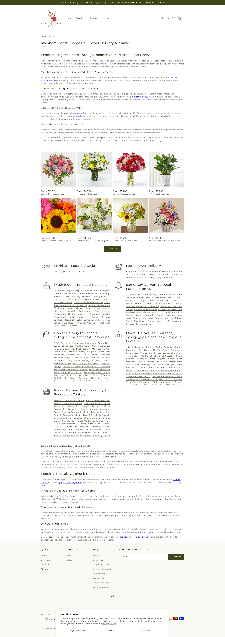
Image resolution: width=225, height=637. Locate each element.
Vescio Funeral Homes (159, 318)
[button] (81, 18)
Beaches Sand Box (100, 412)
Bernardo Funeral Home (170, 294)
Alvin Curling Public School (85, 363)
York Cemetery (170, 321)
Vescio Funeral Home (136, 318)
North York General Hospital (88, 302)
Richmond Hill (145, 274)
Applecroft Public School (97, 372)
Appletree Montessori (65, 375)
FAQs (95, 555)
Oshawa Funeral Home (145, 309)
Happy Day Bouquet (87, 194)
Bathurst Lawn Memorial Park (141, 294)
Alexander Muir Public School (94, 357)
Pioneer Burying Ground (170, 309)
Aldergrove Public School (97, 351)
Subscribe (176, 556)
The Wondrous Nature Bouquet (164, 241)
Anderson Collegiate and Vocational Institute (86, 366)
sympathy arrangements (70, 482)
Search (70, 555)
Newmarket (164, 271)
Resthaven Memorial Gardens (140, 312)
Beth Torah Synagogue (138, 382)
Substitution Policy (101, 582)
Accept (111, 630)
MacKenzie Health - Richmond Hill (81, 299)
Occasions (45, 560)
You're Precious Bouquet (125, 194)
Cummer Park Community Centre (92, 429)
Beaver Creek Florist (55, 628)
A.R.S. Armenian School (66, 343)
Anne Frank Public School (68, 372)
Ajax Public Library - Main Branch (88, 349)
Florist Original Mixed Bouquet (56, 241)
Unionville (140, 277)
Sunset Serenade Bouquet (53, 194)
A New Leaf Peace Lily (160, 194)
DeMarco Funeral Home (138, 297)
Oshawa (130, 274)
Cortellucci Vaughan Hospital (68, 290)
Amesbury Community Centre (71, 406)
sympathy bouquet (141, 97)
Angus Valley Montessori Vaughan (71, 369)
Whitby (169, 277)
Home (43, 36)
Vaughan (160, 277)
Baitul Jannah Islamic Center (167, 373)
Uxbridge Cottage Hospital (90, 323)
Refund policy (99, 578)
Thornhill (130, 277)
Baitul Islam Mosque (142, 373)
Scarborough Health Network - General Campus (82, 317)
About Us (45, 569)
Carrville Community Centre (76, 421)
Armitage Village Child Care (94, 378)
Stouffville (177, 274)
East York (143, 271)
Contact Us (98, 560)
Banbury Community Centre (76, 412)
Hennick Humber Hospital (97, 290)
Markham (153, 271)
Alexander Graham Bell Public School (75, 354)
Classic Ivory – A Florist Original (92, 241)
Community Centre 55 (90, 426)
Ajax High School (83, 346)
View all (112, 248)
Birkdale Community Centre (68, 415)
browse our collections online (134, 537)
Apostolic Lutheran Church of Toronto (146, 367)
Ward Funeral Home (152, 321)
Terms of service (100, 587)
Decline (146, 630)
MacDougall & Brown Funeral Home (153, 300)
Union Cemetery (173, 315)
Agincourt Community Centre (69, 400)
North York (176, 271)
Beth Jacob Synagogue (170, 379)
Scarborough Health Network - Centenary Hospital (82, 314)
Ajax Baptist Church (167, 353)
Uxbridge (150, 277)
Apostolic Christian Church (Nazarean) (162, 364)
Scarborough (163, 274)
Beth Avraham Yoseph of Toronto (142, 379)
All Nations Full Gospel (160, 356)
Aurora (134, 271)
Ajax (128, 271)
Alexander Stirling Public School (71, 360)
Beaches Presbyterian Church (167, 376)
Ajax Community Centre (97, 403)
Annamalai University (99, 369)
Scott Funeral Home (167, 312)
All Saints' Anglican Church (159, 359)
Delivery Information (102, 569)
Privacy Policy (109, 623)
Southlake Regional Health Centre (72, 320)
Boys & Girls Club (92, 415)
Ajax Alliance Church (145, 353)
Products (45, 564)
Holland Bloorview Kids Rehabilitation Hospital (76, 293)
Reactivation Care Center (94, 311)
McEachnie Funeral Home (160, 303)
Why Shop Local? (101, 564)
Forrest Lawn (158, 297)
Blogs (69, 560)
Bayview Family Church (138, 376)
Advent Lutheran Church (139, 347)
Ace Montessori (88, 343)
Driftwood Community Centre (95, 435)
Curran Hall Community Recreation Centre (76, 432)
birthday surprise (75, 116)
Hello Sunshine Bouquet (125, 241)
